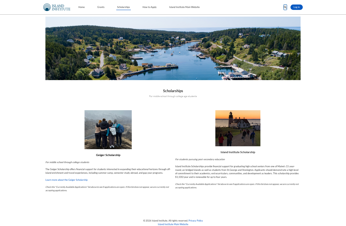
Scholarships (123, 7)
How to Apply (150, 7)
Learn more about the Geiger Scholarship (66, 179)
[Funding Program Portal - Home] (56, 7)
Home (81, 7)
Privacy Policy (195, 220)
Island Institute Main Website (184, 7)
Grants (101, 7)
